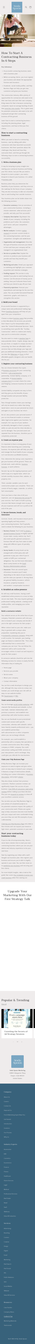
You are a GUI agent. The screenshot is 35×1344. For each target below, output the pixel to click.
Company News (9, 1312)
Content (6, 1237)
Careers (6, 1101)
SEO (5, 1282)
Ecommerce (7, 1163)
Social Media (8, 1286)
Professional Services (10, 1194)
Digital (6, 1251)
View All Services (9, 1295)
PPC (5, 1273)
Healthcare (7, 1176)
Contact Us (7, 1106)
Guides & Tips (8, 1316)
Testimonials (8, 1325)
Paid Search (7, 1264)
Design (6, 1246)
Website (6, 1291)
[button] (4, 7)
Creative (6, 1242)
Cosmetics (7, 1158)
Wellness (7, 1212)
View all (4, 1004)
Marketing (7, 1260)
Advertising (7, 1228)
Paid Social (7, 1268)
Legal (5, 1185)
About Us (7, 1097)
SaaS (5, 1207)
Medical (6, 1189)
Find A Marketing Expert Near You (14, 1115)
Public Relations (9, 1277)
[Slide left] (13, 1042)
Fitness (6, 1171)
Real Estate (7, 1198)
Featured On (8, 1110)
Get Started (7, 1119)
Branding (7, 1233)
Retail (5, 1203)
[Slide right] (22, 1042)
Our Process (8, 1132)
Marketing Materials (10, 1321)
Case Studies (8, 1307)
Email (5, 1255)
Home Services (8, 1180)
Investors (7, 1128)
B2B (5, 1154)
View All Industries (10, 1216)
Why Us (6, 1137)
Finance (6, 1167)
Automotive (7, 1149)
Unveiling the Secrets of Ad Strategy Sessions (16, 1032)
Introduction (8, 1124)
